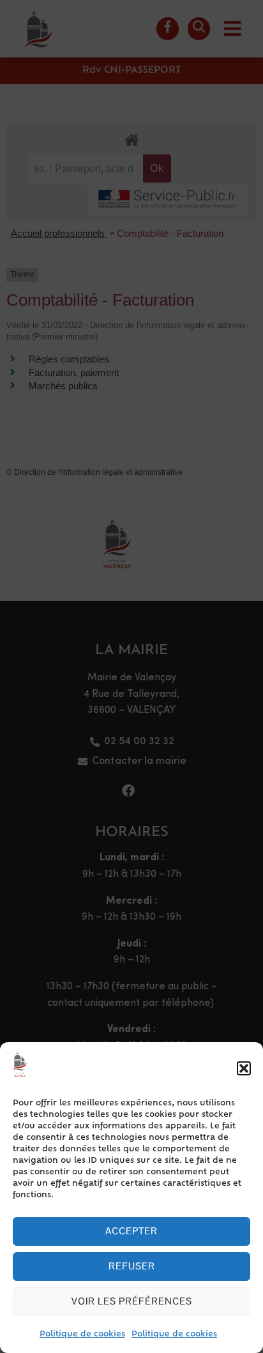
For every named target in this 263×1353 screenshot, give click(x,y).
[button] (243, 1068)
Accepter (131, 1231)
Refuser (132, 1266)
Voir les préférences (131, 1301)
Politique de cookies (82, 1334)
